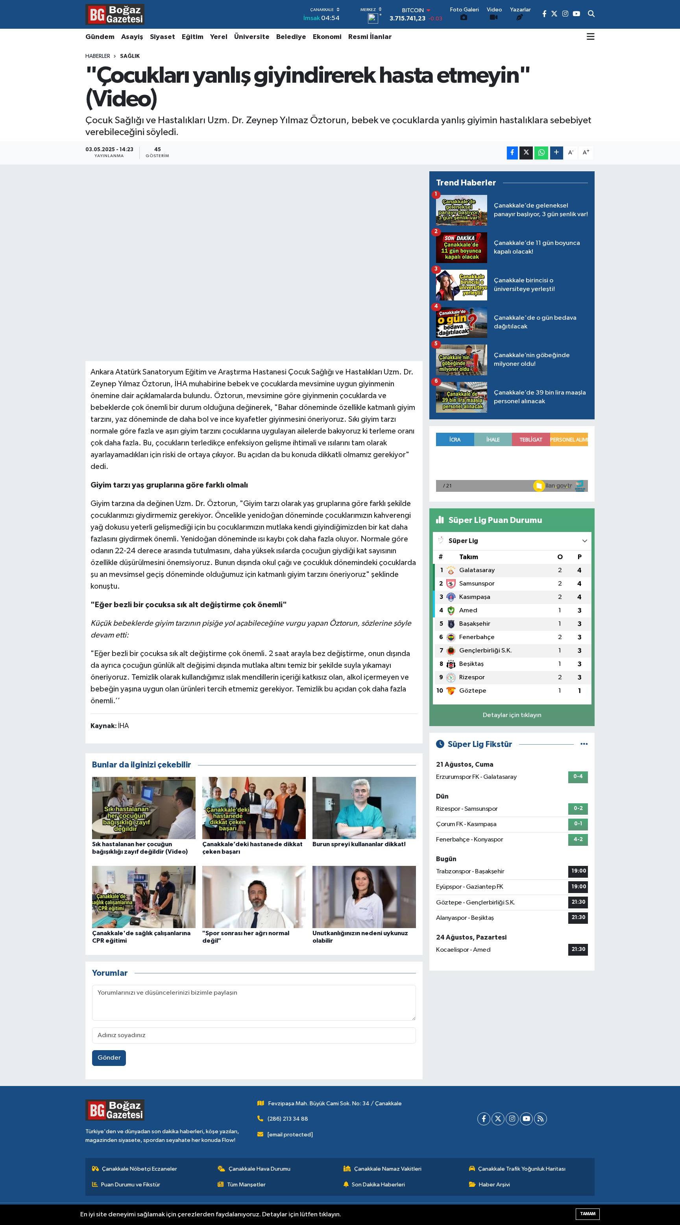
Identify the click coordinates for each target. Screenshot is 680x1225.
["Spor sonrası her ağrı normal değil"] (254, 896)
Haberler (97, 56)
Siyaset (162, 37)
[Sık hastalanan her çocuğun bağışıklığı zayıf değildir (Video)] (144, 807)
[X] (498, 1118)
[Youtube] (526, 1118)
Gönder (109, 1058)
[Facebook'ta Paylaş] (512, 152)
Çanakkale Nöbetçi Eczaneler (139, 1169)
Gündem (100, 37)
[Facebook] (483, 1118)
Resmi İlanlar (370, 37)
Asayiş (132, 37)
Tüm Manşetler (246, 1185)
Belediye (291, 37)
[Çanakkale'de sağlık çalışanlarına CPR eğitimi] (144, 896)
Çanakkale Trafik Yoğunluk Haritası (521, 1169)
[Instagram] (512, 1118)
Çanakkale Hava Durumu (259, 1169)
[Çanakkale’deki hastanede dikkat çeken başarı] (254, 807)
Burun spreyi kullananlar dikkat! (359, 844)
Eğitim (192, 37)
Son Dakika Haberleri (378, 1185)
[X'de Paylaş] (526, 152)
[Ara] (591, 14)
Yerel (218, 37)
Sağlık (130, 56)
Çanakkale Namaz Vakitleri (387, 1169)
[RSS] (540, 1118)
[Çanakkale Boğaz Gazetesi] (114, 14)
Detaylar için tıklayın (512, 715)
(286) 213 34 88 (288, 1119)
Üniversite (252, 37)
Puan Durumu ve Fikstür (130, 1185)
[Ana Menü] (591, 37)
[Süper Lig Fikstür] (584, 744)
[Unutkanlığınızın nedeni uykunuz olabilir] (364, 896)
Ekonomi (327, 37)
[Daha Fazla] (556, 152)
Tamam (587, 1214)
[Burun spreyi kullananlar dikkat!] (364, 807)
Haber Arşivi (494, 1185)
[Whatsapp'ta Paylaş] (541, 152)
